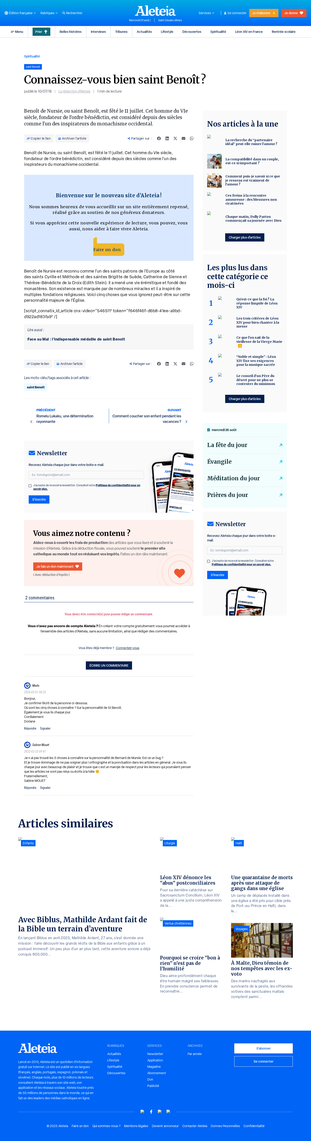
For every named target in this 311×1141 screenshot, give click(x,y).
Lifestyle (167, 31)
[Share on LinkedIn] (167, 138)
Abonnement (156, 1073)
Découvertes (191, 31)
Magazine (154, 1067)
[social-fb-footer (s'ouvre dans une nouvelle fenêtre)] (151, 1111)
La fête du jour (227, 445)
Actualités (144, 31)
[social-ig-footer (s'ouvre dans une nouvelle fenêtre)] (168, 1111)
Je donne (291, 13)
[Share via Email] (183, 138)
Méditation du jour (233, 478)
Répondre (30, 728)
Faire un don (107, 249)
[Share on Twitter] (175, 138)
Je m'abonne (261, 13)
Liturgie (170, 843)
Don (150, 1079)
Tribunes (121, 31)
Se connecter (237, 13)
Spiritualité (218, 31)
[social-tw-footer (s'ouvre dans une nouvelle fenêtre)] (160, 1111)
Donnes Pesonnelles (225, 1126)
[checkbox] (30, 485)
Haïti (239, 843)
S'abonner (263, 1048)
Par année (195, 1054)
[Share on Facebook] (159, 138)
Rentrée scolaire (284, 31)
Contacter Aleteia (194, 1126)
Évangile (219, 461)
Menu (19, 31)
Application (155, 1060)
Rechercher (74, 13)
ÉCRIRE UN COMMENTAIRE (108, 665)
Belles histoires (71, 31)
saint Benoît (36, 387)
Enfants (28, 843)
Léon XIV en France (249, 31)
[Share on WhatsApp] (192, 138)
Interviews (98, 31)
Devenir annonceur (165, 1126)
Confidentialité (254, 1126)
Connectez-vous (127, 648)
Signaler (45, 728)
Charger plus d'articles (245, 237)
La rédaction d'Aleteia (74, 91)
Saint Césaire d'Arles (170, 20)
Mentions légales (136, 1126)
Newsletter (155, 1054)
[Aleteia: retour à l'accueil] (155, 10)
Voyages (242, 929)
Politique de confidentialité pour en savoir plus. (241, 564)
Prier (38, 31)
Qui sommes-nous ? (106, 1126)
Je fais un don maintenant (55, 566)
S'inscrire (39, 499)
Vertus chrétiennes (178, 923)
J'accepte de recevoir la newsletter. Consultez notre (86, 487)
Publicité (153, 1086)
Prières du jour (227, 495)
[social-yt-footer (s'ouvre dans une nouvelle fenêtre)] (142, 1111)
